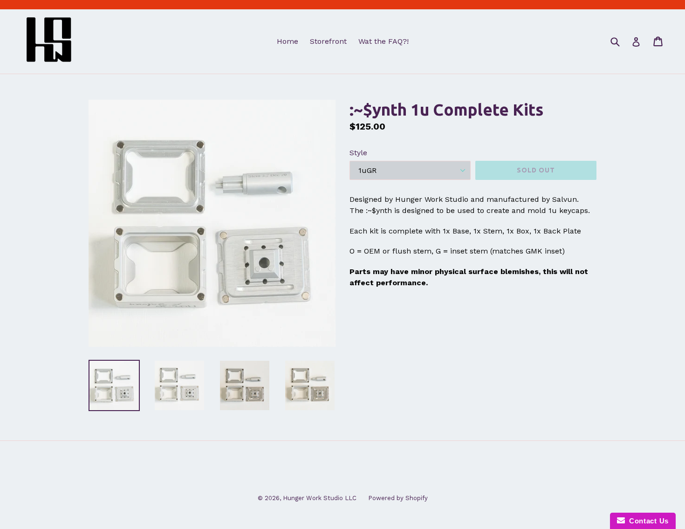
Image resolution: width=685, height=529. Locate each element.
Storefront (328, 41)
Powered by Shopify (398, 498)
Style (358, 152)
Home (287, 41)
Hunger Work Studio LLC (319, 498)
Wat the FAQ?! (383, 41)
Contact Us (647, 521)
